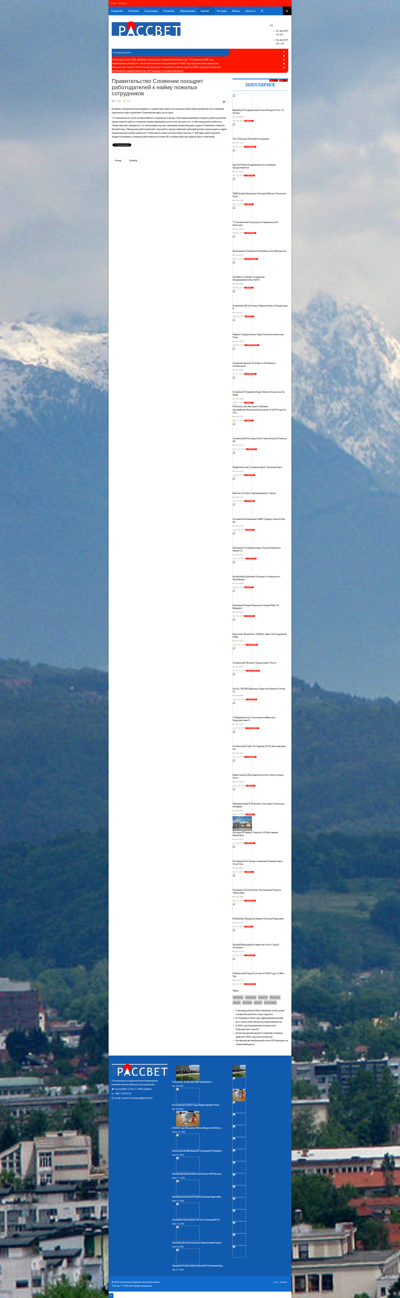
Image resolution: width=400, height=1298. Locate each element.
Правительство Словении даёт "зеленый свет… (257, 467)
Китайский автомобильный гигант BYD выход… (197, 1174)
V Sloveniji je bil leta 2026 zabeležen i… (192, 1082)
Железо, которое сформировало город (253, 493)
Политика (168, 11)
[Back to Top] (111, 1295)
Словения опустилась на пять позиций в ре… (196, 1219)
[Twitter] (284, 56)
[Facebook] (284, 52)
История (222, 11)
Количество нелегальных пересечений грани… (197, 1242)
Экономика (151, 11)
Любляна (133, 11)
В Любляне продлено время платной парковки (258, 918)
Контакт (122, 3)
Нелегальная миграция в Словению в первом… (197, 1151)
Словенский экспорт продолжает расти (254, 663)
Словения (117, 11)
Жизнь (236, 11)
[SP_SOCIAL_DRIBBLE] (284, 67)
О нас (113, 3)
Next (285, 80)
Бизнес (205, 11)
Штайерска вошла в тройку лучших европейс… (197, 1197)
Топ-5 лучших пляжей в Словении (250, 139)
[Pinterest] (284, 63)
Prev (275, 80)
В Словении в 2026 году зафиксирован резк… (196, 1105)
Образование (187, 11)
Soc (266, 11)
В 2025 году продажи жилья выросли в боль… (197, 1128)
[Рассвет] (146, 28)
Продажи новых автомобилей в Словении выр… (198, 1265)
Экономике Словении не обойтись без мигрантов (259, 251)
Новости (250, 11)
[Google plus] (284, 60)
